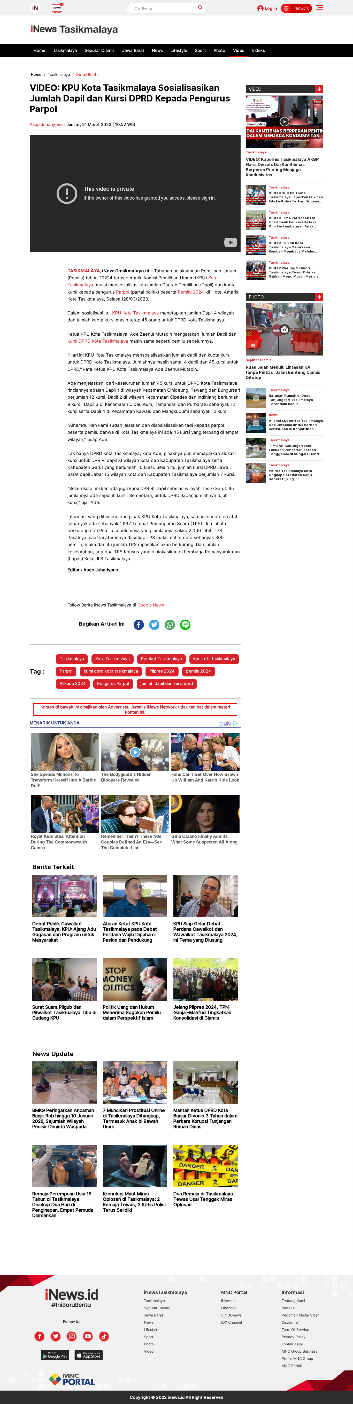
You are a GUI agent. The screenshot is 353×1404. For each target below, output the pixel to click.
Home (39, 50)
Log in (271, 8)
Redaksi (288, 1308)
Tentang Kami (293, 1300)
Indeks (258, 50)
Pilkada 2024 (73, 683)
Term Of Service (295, 1329)
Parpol (122, 292)
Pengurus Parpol (113, 683)
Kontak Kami (292, 1344)
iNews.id (228, 1300)
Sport (200, 50)
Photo (219, 50)
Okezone (228, 1308)
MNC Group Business (299, 1351)
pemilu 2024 (198, 671)
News (157, 50)
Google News (150, 605)
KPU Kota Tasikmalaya (135, 312)
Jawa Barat (133, 50)
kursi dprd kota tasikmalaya (111, 671)
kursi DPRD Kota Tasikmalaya (97, 341)
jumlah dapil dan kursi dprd (167, 683)
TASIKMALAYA (83, 270)
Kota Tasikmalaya (112, 658)
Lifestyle (179, 50)
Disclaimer (290, 1322)
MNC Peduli (292, 1365)
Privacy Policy (293, 1337)
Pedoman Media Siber (300, 1315)
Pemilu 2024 (191, 292)
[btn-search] (200, 7)
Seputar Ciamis (99, 50)
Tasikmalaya (65, 50)
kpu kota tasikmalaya (214, 658)
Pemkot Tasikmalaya (161, 658)
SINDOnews (231, 1315)
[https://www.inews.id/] (74, 29)
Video (238, 50)
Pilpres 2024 (162, 671)
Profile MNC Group (297, 1358)
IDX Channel (231, 1322)
